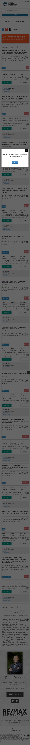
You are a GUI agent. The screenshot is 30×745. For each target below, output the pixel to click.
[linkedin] (17, 701)
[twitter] (13, 701)
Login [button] (17, 29)
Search (15, 14)
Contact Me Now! (15, 694)
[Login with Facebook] (3, 30)
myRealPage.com (15, 730)
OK (15, 162)
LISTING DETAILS (7, 82)
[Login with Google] (6, 30)
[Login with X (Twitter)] (10, 30)
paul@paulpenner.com (15, 722)
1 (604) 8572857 (6, 90)
